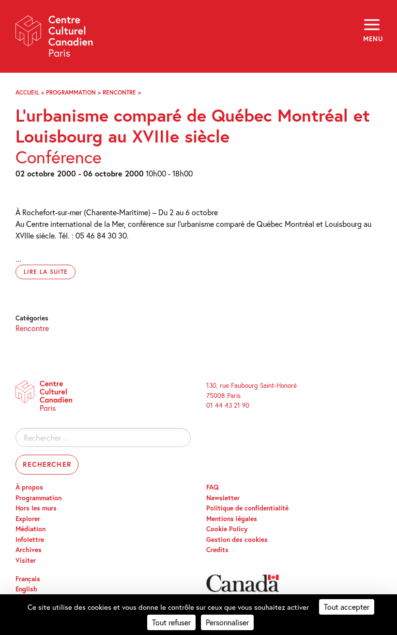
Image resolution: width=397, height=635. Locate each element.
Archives (28, 549)
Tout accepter (346, 607)
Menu (372, 38)
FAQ (212, 487)
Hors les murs (36, 508)
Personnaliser (227, 622)
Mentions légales (231, 518)
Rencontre (119, 92)
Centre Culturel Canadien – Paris (54, 40)
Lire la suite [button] (45, 271)
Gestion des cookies (237, 539)
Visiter (25, 560)
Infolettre (29, 539)
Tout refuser (171, 622)
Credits (217, 549)
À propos (29, 487)
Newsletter (223, 497)
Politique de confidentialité (247, 508)
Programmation (71, 92)
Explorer (27, 518)
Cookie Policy (227, 528)
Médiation (30, 528)
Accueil (27, 92)
